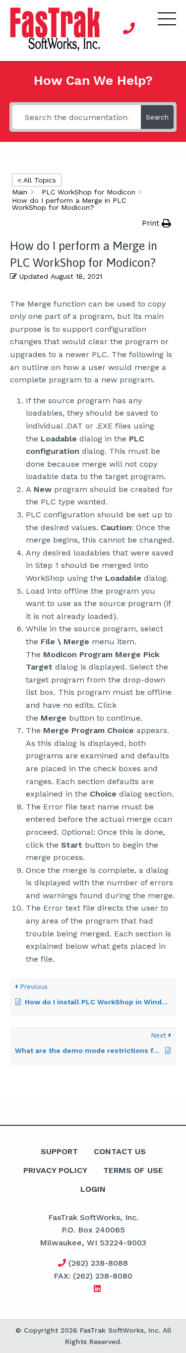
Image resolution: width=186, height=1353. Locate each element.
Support (59, 1151)
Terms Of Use (133, 1170)
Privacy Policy (55, 1170)
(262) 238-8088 (97, 1263)
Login (93, 1189)
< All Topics (36, 180)
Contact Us (120, 1151)
